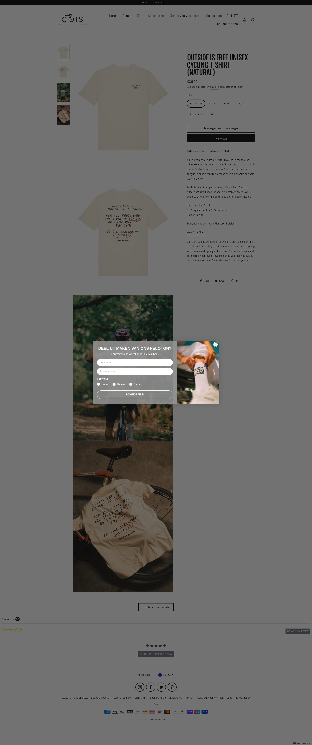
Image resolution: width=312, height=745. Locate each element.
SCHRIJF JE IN (135, 394)
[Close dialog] (216, 344)
